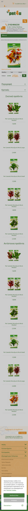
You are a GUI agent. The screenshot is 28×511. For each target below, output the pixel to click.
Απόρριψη (14, 500)
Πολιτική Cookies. (11, 490)
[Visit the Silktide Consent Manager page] (22, 505)
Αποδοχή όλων (14, 495)
